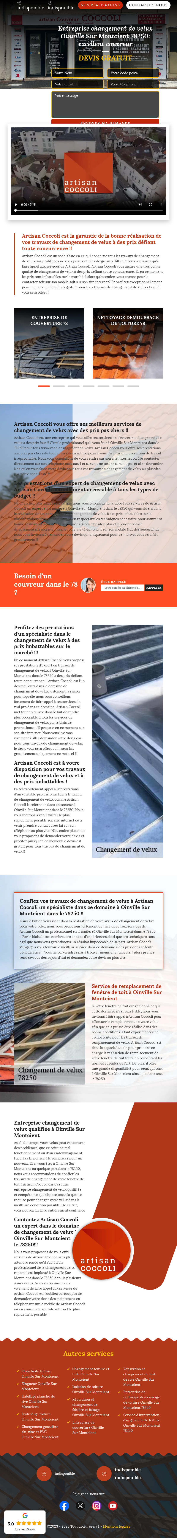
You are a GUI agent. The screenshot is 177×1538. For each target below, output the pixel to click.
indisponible (128, 1469)
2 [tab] (59, 386)
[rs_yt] (113, 1506)
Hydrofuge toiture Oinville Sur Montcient (40, 1416)
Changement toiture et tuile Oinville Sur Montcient (90, 1374)
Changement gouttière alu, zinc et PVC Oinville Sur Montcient (40, 1432)
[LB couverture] (101, 1250)
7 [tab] (133, 386)
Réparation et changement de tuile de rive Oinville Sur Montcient (140, 1377)
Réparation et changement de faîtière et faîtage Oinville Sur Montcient (90, 1407)
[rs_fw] (80, 1506)
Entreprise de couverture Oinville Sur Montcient (88, 1427)
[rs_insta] (96, 1506)
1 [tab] (44, 386)
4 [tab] (89, 386)
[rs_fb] (64, 1506)
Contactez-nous (148, 5)
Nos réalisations (100, 5)
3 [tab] (74, 386)
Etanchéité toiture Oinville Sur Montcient (40, 1373)
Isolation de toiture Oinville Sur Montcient (90, 1389)
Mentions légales (116, 1526)
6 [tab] (118, 386)
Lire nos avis (25, 1529)
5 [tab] (103, 386)
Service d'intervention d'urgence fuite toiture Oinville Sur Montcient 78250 (141, 1423)
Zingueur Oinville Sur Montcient (39, 1386)
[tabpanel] (49, 343)
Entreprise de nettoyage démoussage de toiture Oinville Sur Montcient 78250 (141, 1400)
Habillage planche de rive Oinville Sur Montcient (38, 1401)
